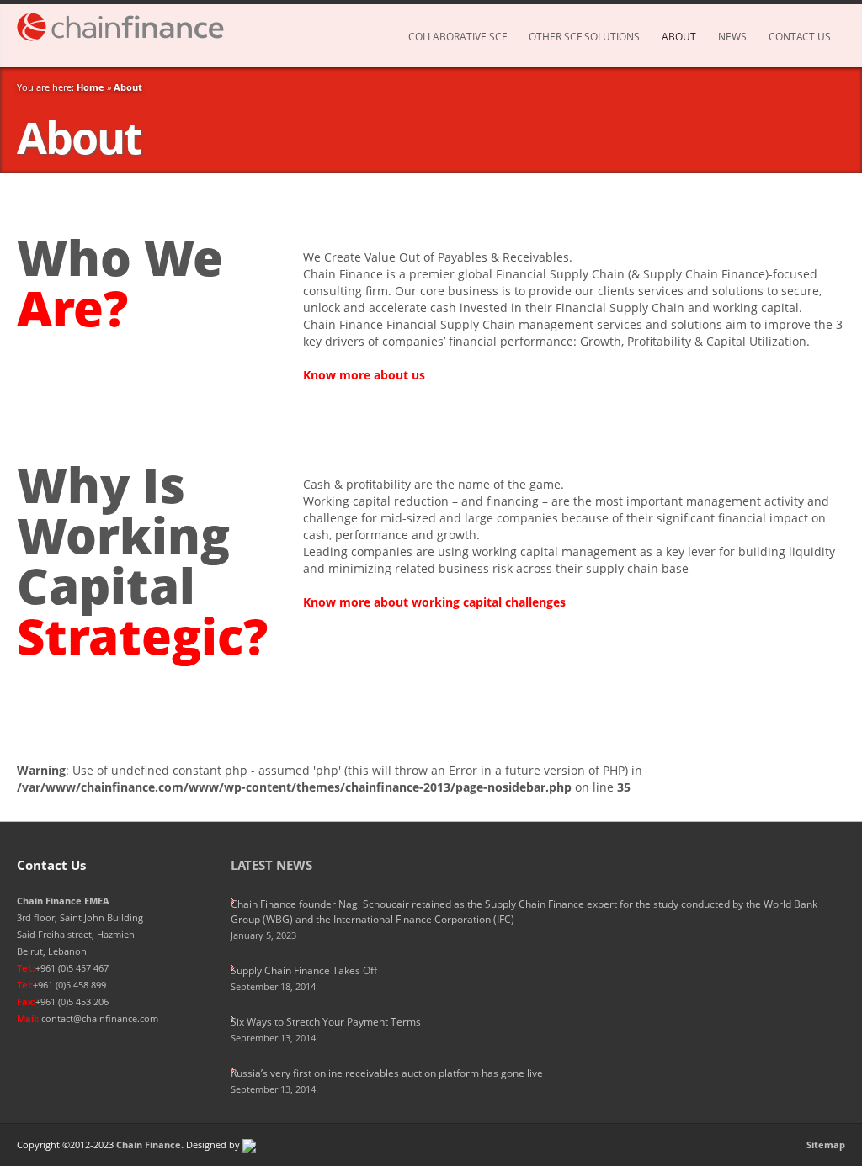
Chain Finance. (150, 1144)
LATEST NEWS (271, 864)
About (679, 36)
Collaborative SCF (457, 36)
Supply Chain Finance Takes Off (304, 970)
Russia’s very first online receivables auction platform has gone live (387, 1073)
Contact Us (800, 36)
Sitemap (825, 1144)
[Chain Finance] (127, 27)
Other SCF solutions (584, 36)
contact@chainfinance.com (99, 1018)
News (732, 36)
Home (90, 87)
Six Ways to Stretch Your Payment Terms (326, 1022)
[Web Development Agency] (249, 1144)
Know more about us (364, 375)
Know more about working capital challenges (434, 602)
